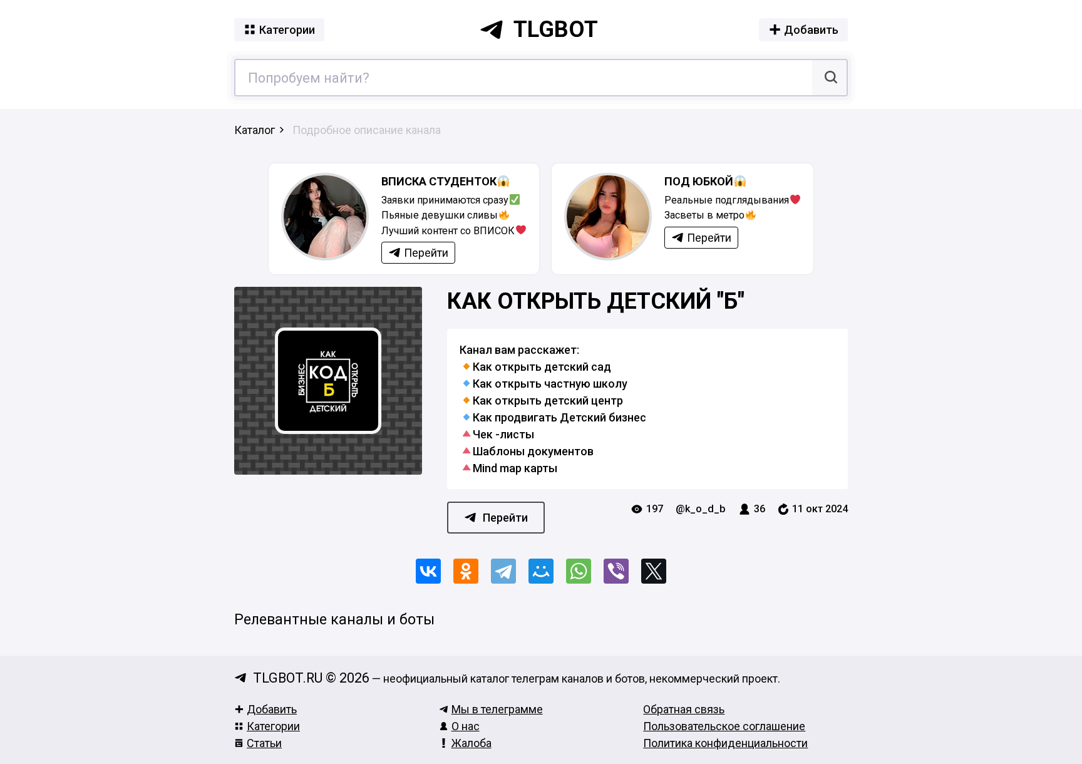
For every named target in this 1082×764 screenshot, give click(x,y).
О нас (465, 726)
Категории (273, 726)
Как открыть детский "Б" (596, 301)
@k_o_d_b (701, 509)
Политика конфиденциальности (725, 743)
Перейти (505, 517)
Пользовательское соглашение (724, 726)
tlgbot (555, 29)
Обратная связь (683, 709)
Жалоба (471, 743)
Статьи (264, 743)
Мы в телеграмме (497, 709)
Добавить (272, 709)
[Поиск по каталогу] (829, 77)
